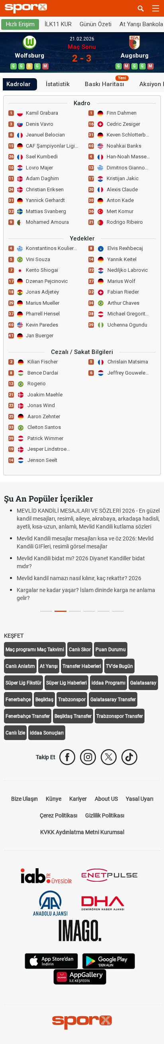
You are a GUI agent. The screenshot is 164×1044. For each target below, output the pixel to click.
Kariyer (78, 799)
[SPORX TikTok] (129, 757)
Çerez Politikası (58, 815)
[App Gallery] (80, 976)
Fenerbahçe (18, 699)
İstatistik (58, 84)
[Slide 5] (118, 611)
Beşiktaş (44, 699)
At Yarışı (49, 666)
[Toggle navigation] (155, 8)
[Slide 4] (103, 611)
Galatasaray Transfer (113, 699)
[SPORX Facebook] (67, 757)
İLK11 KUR (58, 24)
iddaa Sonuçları (47, 733)
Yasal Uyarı (139, 799)
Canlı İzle (15, 733)
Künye (53, 799)
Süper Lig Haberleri (66, 683)
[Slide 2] (75, 611)
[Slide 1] (60, 611)
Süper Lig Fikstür (23, 683)
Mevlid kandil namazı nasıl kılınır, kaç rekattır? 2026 (79, 578)
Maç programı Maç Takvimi (35, 649)
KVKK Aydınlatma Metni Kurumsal (82, 832)
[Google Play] (108, 960)
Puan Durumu (111, 649)
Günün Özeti (95, 24)
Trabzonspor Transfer (119, 716)
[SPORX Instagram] (88, 757)
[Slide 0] (46, 611)
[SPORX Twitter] (108, 757)
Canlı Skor (80, 649)
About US (106, 799)
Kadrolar (18, 84)
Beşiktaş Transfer (73, 716)
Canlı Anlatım (20, 666)
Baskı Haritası (105, 83)
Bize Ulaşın (24, 799)
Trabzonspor (72, 699)
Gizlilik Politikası (104, 815)
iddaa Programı (108, 683)
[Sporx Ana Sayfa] (27, 8)
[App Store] (51, 960)
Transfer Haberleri (81, 666)
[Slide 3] (89, 611)
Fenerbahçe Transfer (28, 716)
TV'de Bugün (119, 666)
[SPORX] (82, 1022)
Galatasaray (143, 683)
